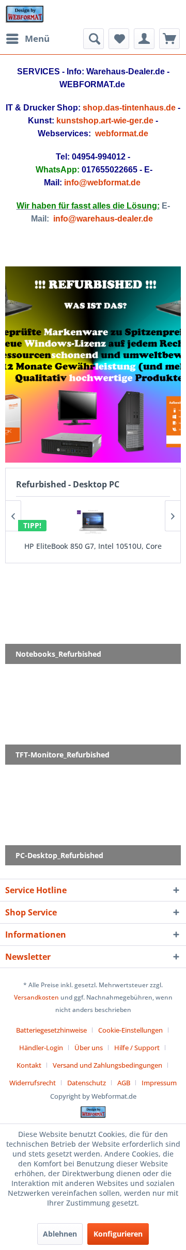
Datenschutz (86, 1082)
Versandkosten (36, 997)
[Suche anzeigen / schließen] (93, 38)
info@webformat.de (102, 182)
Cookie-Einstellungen (130, 1030)
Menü (37, 38)
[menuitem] (27, 38)
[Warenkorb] (169, 38)
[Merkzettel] (119, 38)
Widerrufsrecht (32, 1082)
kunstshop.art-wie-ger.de (104, 120)
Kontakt (29, 1065)
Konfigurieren (118, 1234)
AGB (123, 1082)
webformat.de (121, 133)
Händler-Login (41, 1047)
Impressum (159, 1082)
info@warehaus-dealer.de (103, 218)
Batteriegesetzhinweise (51, 1030)
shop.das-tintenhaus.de (129, 107)
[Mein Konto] (144, 38)
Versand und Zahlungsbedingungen (107, 1065)
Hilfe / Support (137, 1047)
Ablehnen (60, 1234)
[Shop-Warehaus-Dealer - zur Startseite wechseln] (24, 14)
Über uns (88, 1047)
